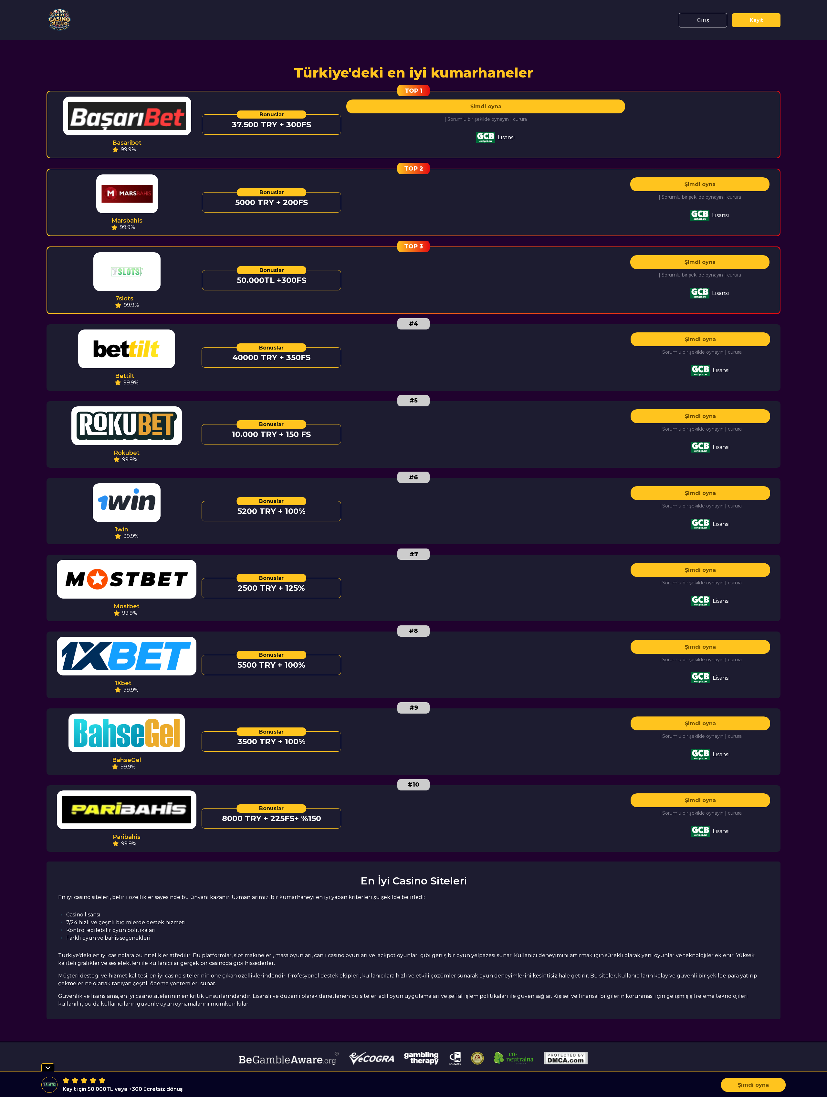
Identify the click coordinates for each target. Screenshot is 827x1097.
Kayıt (756, 20)
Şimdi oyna (485, 106)
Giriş (703, 20)
